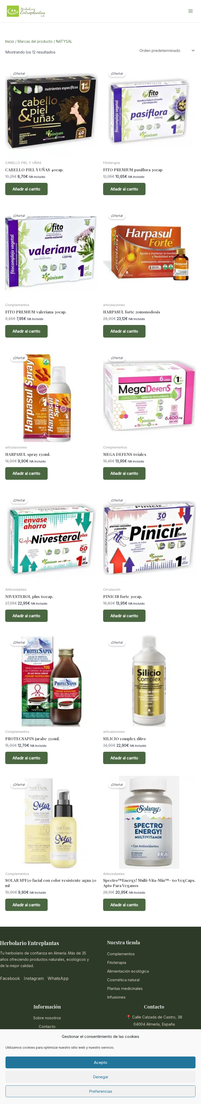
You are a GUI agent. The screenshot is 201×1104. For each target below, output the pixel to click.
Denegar (100, 1076)
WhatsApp (58, 978)
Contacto (47, 1026)
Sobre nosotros (47, 1017)
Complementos (121, 953)
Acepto (100, 1062)
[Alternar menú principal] (190, 11)
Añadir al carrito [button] (26, 188)
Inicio (9, 41)
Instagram (34, 978)
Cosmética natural (123, 979)
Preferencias (100, 1091)
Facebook (10, 978)
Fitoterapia (116, 962)
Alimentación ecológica (128, 971)
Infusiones (116, 997)
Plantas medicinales (125, 988)
